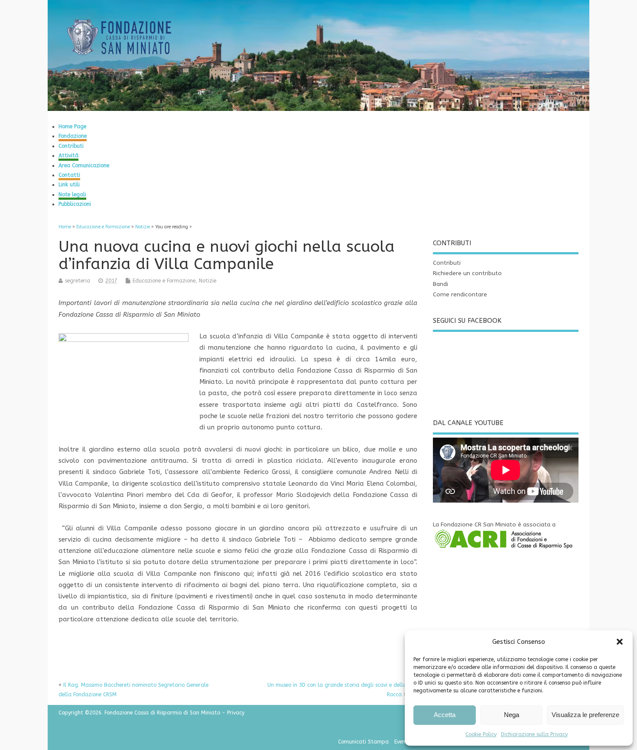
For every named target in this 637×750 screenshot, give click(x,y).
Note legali (72, 195)
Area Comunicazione (83, 165)
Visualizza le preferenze (585, 714)
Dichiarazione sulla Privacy (534, 734)
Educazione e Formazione (164, 281)
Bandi (440, 284)
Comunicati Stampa (363, 742)
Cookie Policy (481, 734)
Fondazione (72, 136)
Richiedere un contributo (467, 273)
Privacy (235, 713)
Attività (68, 156)
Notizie (207, 281)
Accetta (444, 714)
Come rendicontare (460, 294)
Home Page (72, 126)
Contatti (69, 175)
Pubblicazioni (74, 204)
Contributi (71, 146)
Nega (511, 714)
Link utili (69, 185)
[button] (619, 641)
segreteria (77, 281)
